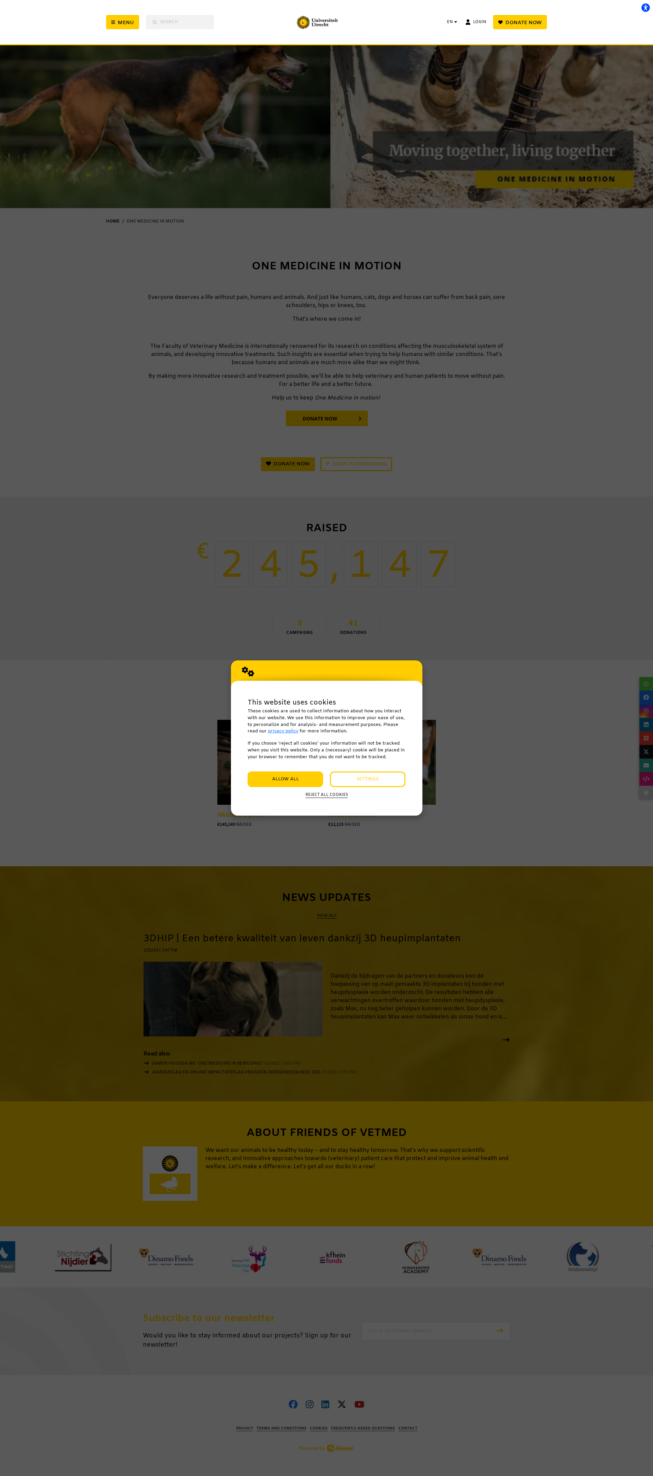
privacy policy (283, 731)
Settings (367, 779)
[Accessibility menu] (645, 7)
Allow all (285, 779)
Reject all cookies (326, 795)
